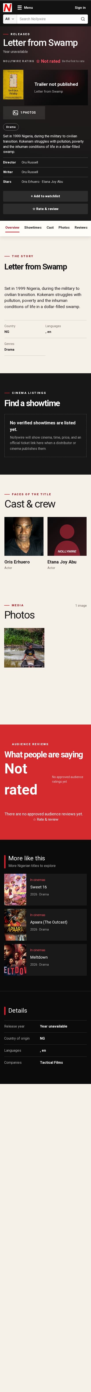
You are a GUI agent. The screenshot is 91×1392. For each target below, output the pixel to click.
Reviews (81, 228)
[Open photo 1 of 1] (24, 647)
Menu (25, 8)
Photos (64, 228)
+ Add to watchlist (45, 196)
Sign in (80, 8)
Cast (50, 228)
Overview (12, 228)
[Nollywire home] (8, 7)
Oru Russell (30, 162)
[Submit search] (83, 19)
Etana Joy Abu (52, 182)
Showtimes (33, 228)
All (7, 19)
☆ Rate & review (45, 209)
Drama (11, 127)
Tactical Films (51, 1062)
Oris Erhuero (31, 182)
